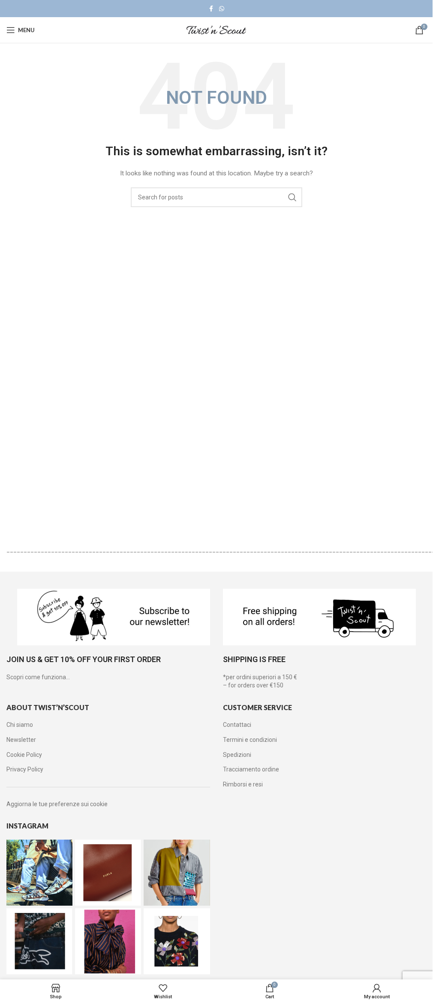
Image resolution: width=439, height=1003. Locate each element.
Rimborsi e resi (243, 784)
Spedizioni (237, 754)
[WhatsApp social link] (221, 9)
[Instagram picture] (39, 873)
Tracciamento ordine (251, 769)
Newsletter (21, 739)
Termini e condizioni (250, 739)
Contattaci (237, 724)
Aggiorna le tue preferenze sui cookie (57, 804)
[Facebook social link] (211, 9)
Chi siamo (19, 724)
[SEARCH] (292, 197)
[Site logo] (216, 29)
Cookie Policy (24, 754)
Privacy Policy (24, 769)
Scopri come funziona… (38, 677)
